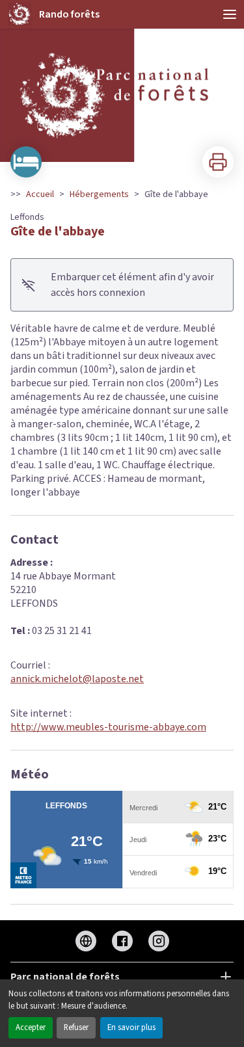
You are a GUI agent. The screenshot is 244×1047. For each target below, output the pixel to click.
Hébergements (99, 194)
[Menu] (229, 14)
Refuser (76, 1027)
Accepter (31, 1027)
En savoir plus (131, 1027)
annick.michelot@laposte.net (77, 679)
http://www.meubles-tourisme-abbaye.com (108, 727)
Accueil (40, 194)
